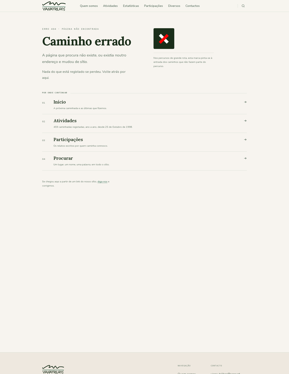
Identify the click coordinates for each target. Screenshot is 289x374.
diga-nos (102, 181)
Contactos (192, 6)
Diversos (174, 6)
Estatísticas (131, 6)
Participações (153, 6)
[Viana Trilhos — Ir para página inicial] (54, 6)
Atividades (110, 6)
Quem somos (89, 6)
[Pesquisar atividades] (243, 6)
